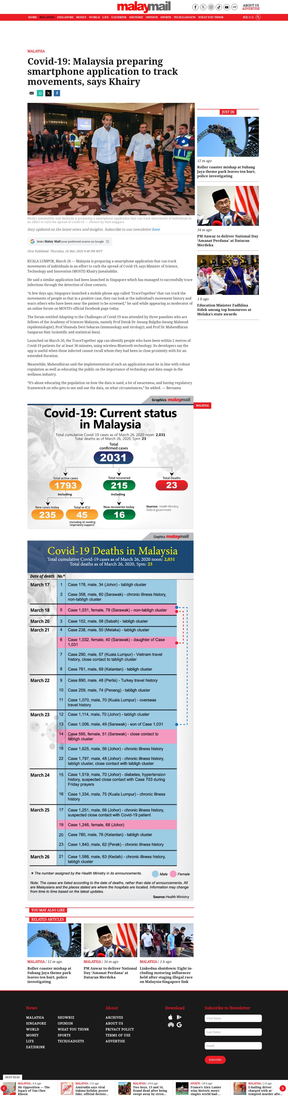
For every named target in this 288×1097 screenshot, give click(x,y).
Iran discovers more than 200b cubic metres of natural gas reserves (263, 1091)
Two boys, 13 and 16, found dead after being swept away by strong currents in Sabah (92, 1091)
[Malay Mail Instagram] (211, 7)
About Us (251, 5)
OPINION (152, 17)
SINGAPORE (65, 17)
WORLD (94, 17)
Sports (138, 1083)
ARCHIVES (114, 1017)
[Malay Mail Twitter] (203, 7)
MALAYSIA (47, 17)
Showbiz (66, 1017)
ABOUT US (114, 1023)
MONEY (81, 17)
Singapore (36, 1023)
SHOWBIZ (136, 17)
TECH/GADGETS (185, 17)
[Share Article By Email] (31, 95)
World (253, 1083)
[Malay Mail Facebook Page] (195, 7)
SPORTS (165, 17)
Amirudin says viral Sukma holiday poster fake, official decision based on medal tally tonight (34, 1091)
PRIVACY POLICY (120, 1029)
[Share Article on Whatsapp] (40, 95)
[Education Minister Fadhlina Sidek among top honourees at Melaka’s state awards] (228, 275)
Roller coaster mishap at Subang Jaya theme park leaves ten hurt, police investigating (49, 975)
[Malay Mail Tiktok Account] (219, 7)
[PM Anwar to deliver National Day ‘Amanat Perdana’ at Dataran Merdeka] (110, 940)
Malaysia (24, 1083)
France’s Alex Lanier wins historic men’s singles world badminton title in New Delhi (148, 1091)
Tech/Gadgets (71, 1041)
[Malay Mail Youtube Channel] (226, 7)
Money (32, 1035)
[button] (107, 241)
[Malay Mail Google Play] (179, 1020)
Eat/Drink (35, 1047)
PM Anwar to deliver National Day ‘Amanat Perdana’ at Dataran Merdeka (110, 972)
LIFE (105, 17)
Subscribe (215, 1059)
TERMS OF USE (118, 1035)
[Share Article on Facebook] (57, 95)
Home (32, 17)
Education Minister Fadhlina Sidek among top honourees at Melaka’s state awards (224, 309)
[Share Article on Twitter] (48, 95)
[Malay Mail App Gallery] (171, 1028)
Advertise (251, 9)
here (156, 229)
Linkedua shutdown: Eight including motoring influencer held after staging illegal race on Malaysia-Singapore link (166, 975)
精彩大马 (248, 17)
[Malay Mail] (144, 12)
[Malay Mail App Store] (170, 1020)
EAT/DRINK (119, 17)
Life (30, 1041)
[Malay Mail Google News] (179, 1028)
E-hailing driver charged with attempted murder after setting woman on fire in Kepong (207, 1091)
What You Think (211, 17)
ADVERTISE (115, 1041)
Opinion (65, 1023)
